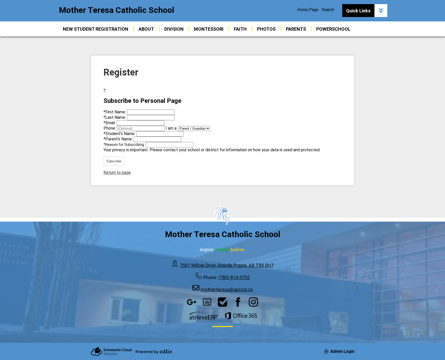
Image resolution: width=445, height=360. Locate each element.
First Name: (115, 112)
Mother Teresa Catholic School (116, 10)
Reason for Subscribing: (125, 145)
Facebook (238, 302)
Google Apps (191, 302)
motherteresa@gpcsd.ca (227, 289)
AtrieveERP (204, 316)
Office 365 (241, 316)
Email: (110, 122)
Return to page (117, 172)
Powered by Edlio (154, 351)
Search (328, 9)
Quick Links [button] (358, 10)
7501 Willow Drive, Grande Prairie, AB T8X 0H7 (226, 265)
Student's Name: (120, 133)
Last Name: (115, 117)
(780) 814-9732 (234, 277)
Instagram (253, 302)
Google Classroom (207, 302)
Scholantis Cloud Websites (111, 351)
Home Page (308, 9)
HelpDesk (222, 302)
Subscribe (113, 161)
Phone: (110, 128)
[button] (146, 28)
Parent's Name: (119, 139)
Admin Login (342, 351)
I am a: (171, 128)
